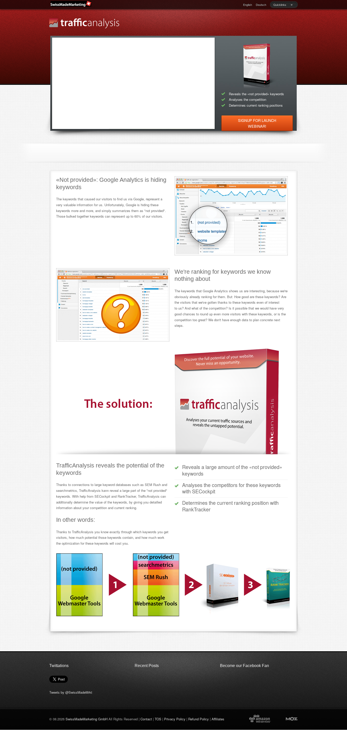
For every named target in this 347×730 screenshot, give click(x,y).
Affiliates (218, 719)
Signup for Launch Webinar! (257, 123)
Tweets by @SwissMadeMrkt (70, 692)
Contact (146, 719)
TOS (158, 719)
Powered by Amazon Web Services (260, 718)
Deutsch (261, 5)
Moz (287, 718)
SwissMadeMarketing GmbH (86, 719)
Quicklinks (279, 5)
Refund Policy (198, 719)
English (247, 5)
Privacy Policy (174, 719)
